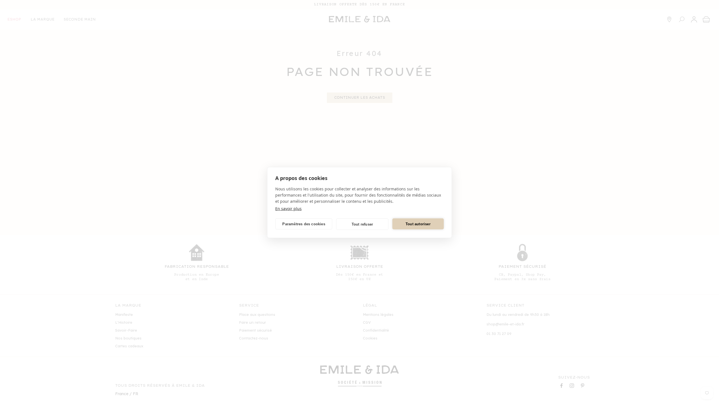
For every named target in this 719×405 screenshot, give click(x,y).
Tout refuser (362, 224)
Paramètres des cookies (303, 224)
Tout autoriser (418, 224)
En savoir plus (288, 208)
